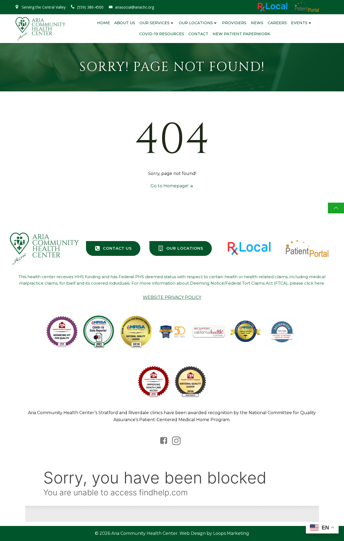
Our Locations (196, 22)
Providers (234, 22)
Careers (277, 22)
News (257, 22)
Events (299, 22)
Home (103, 22)
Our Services (154, 22)
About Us (124, 22)
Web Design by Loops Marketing (214, 533)
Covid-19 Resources (161, 33)
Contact (198, 33)
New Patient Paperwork (241, 33)
